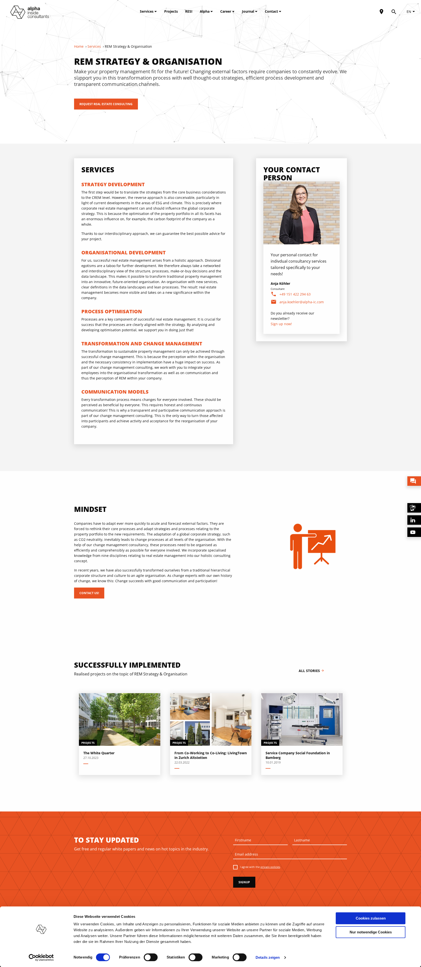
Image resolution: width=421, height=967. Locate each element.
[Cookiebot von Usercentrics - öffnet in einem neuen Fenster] (41, 957)
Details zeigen (268, 957)
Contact (272, 11)
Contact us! (89, 593)
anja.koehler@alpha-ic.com (301, 302)
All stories (311, 670)
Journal (248, 11)
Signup (244, 882)
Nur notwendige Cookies (371, 932)
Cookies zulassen (371, 918)
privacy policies (270, 867)
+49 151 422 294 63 (295, 294)
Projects (171, 11)
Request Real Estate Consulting (106, 104)
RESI (188, 11)
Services (147, 11)
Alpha (205, 11)
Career (226, 11)
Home (79, 46)
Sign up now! (281, 324)
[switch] (151, 957)
